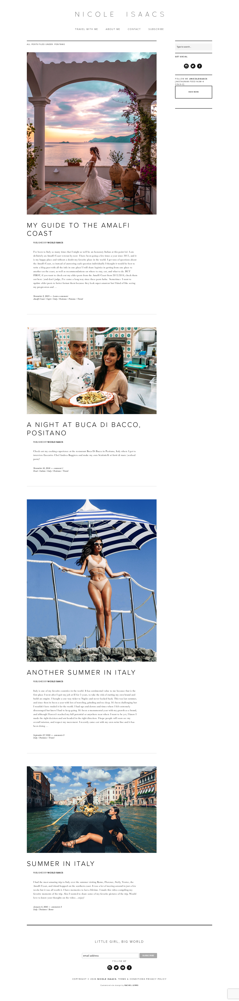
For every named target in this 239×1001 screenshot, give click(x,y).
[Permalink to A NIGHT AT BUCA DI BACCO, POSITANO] (92, 413)
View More (193, 92)
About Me (113, 29)
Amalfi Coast (39, 299)
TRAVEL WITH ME (86, 29)
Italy (55, 299)
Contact (134, 29)
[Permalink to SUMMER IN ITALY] (92, 852)
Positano (63, 299)
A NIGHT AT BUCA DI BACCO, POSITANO (84, 429)
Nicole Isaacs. (107, 979)
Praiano (72, 299)
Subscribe (156, 29)
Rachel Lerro (132, 985)
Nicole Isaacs (55, 242)
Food (35, 471)
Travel (80, 299)
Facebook (199, 68)
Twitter (193, 68)
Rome (51, 909)
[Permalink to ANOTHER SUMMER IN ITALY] (92, 661)
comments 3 (59, 735)
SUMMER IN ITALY (61, 864)
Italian (43, 471)
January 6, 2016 (40, 907)
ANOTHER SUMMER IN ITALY (81, 672)
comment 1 (58, 468)
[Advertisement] (193, 160)
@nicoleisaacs (198, 79)
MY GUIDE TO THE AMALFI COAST (78, 229)
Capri (49, 299)
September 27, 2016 (42, 735)
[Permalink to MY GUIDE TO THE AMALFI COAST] (92, 213)
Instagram (186, 68)
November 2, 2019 (41, 296)
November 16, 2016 (41, 468)
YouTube (122, 969)
